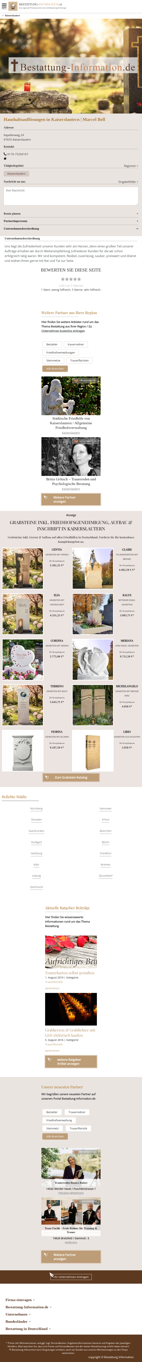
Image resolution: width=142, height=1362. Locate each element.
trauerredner (76, 344)
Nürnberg (36, 808)
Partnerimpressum (15, 221)
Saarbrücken (36, 831)
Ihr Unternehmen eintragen (71, 1277)
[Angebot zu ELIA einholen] (23, 614)
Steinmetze (53, 360)
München (105, 831)
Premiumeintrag (88, 380)
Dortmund (36, 887)
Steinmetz (52, 1128)
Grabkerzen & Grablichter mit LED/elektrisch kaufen (70, 1032)
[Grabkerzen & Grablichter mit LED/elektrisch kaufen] (71, 1009)
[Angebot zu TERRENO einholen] (23, 705)
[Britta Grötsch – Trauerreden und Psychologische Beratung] (71, 456)
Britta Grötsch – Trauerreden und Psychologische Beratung (71, 481)
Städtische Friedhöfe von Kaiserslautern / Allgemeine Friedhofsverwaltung (71, 423)
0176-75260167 (17, 154)
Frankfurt (105, 853)
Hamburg (36, 853)
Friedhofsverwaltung (59, 1120)
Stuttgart (36, 842)
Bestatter (52, 344)
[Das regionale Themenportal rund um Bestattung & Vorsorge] (13, 6)
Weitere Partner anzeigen (65, 1257)
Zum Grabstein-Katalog (71, 777)
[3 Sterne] (71, 279)
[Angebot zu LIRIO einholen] (93, 751)
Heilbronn (71, 1242)
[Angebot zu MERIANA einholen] (93, 660)
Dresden (36, 819)
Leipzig (36, 875)
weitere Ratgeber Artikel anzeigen (69, 1062)
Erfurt (105, 819)
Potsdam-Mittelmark (71, 1193)
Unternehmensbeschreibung (21, 228)
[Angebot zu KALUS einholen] (93, 614)
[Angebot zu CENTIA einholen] (23, 568)
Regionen (131, 166)
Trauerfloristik (53, 982)
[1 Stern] (63, 279)
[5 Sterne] (79, 279)
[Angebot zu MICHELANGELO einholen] (93, 705)
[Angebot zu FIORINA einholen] (23, 751)
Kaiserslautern (12, 15)
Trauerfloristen (79, 360)
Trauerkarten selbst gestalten (69, 972)
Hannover (106, 808)
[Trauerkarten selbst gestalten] (71, 952)
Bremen (106, 864)
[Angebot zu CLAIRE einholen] (93, 568)
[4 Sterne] (75, 279)
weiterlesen (52, 988)
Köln (36, 864)
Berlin (105, 842)
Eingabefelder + (128, 182)
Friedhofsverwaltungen (60, 352)
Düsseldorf (105, 875)
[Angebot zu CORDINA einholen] (23, 660)
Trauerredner (77, 1112)
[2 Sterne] (67, 279)
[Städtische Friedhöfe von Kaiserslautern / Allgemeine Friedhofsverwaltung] (71, 395)
